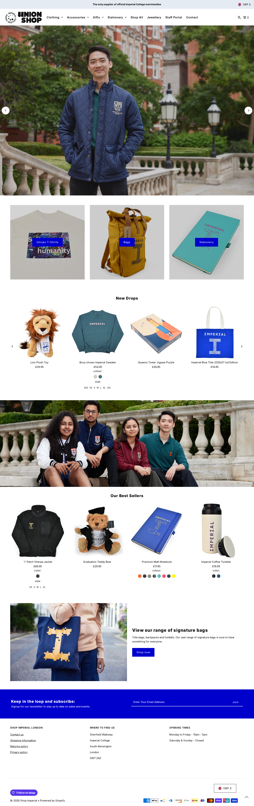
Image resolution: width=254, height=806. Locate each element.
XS (91, 387)
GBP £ (247, 4)
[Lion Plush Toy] (39, 332)
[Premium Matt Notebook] (156, 530)
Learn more (127, 116)
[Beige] (95, 376)
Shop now (143, 652)
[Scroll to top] (247, 797)
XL (104, 387)
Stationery (115, 17)
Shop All (137, 17)
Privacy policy (18, 752)
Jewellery (154, 17)
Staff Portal (173, 17)
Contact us (16, 734)
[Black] (38, 576)
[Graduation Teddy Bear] (97, 530)
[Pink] (164, 576)
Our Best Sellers (127, 495)
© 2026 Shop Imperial (24, 800)
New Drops (127, 298)
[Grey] (149, 576)
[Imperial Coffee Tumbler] (216, 530)
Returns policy (19, 746)
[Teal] (218, 576)
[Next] (248, 110)
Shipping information (23, 740)
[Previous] (6, 110)
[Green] (154, 576)
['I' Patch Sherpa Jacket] (37, 530)
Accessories (76, 17)
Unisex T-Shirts (47, 242)
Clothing (53, 17)
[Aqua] (159, 576)
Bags (127, 242)
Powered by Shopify (52, 800)
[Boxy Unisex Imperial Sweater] (97, 332)
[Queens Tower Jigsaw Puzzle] (156, 332)
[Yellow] (173, 576)
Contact (192, 17)
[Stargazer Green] (100, 376)
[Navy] (144, 576)
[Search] (239, 17)
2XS (86, 387)
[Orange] (140, 576)
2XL (109, 387)
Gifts (96, 17)
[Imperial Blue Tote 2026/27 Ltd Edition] (214, 332)
